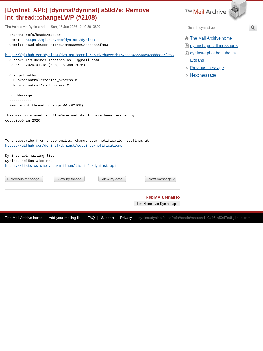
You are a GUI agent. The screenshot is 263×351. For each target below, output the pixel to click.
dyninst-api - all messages (214, 45)
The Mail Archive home (211, 38)
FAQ (91, 218)
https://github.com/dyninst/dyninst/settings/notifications (63, 146)
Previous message (25, 179)
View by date (112, 179)
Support (107, 218)
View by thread (69, 179)
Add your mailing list (65, 218)
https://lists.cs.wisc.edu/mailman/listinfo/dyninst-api (60, 166)
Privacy (126, 218)
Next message (160, 179)
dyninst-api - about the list (213, 53)
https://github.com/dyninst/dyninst (61, 40)
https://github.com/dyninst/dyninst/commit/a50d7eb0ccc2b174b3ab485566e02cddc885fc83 (89, 55)
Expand (197, 60)
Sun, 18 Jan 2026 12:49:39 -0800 (75, 27)
